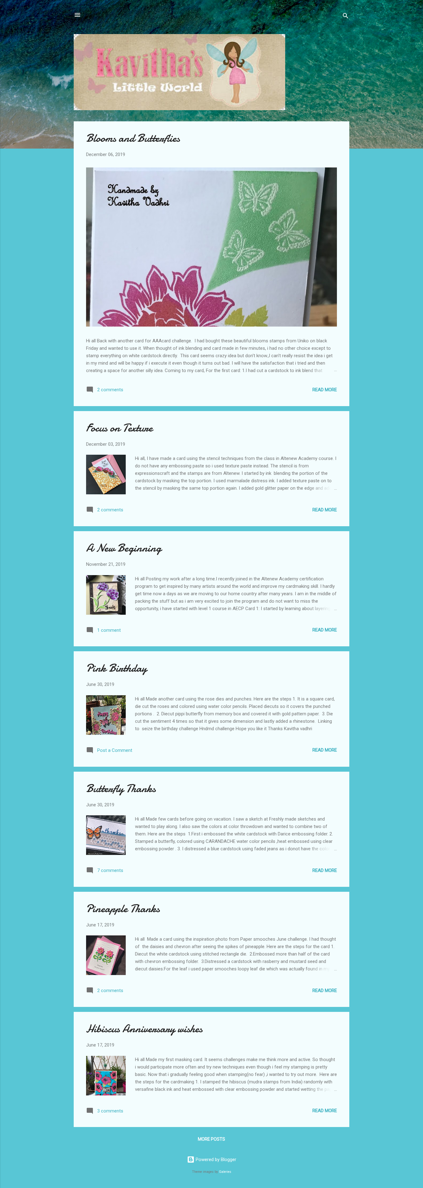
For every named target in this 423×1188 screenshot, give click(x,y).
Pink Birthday (116, 668)
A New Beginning (123, 548)
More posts (211, 1139)
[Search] (345, 16)
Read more (324, 389)
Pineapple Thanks (123, 908)
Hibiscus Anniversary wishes (144, 1028)
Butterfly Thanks (121, 788)
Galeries (225, 1172)
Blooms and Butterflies (133, 138)
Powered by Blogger (215, 1159)
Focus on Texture (119, 428)
